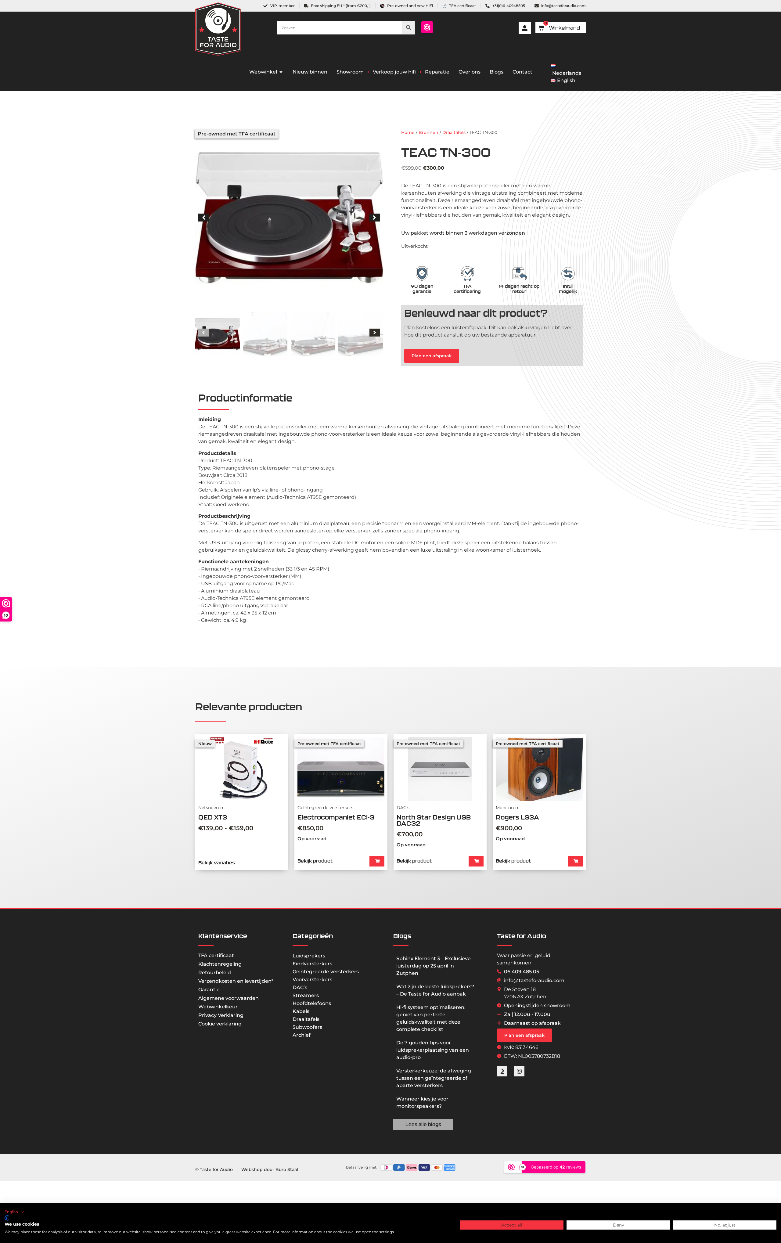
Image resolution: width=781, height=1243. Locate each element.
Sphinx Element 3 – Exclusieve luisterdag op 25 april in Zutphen (433, 966)
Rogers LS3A (517, 817)
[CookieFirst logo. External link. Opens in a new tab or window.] (7, 1218)
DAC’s (300, 987)
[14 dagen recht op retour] (519, 273)
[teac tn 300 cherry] (289, 217)
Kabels (301, 1011)
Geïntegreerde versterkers (326, 972)
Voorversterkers (312, 979)
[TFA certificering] (467, 273)
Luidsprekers (309, 956)
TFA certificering (467, 289)
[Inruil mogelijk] (568, 273)
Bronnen (428, 132)
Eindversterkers (312, 964)
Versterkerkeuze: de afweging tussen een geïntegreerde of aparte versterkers (433, 1078)
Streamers (306, 995)
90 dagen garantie (422, 289)
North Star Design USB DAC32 (434, 820)
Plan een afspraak (432, 355)
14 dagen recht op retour (519, 289)
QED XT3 (212, 817)
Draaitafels (454, 132)
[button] (203, 218)
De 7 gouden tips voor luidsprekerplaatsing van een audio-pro (432, 1050)
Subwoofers (307, 1027)
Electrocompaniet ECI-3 (335, 817)
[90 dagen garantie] (422, 273)
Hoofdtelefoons (312, 1003)
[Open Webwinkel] (281, 72)
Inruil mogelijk (568, 289)
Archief (302, 1035)
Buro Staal (286, 1169)
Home (408, 132)
